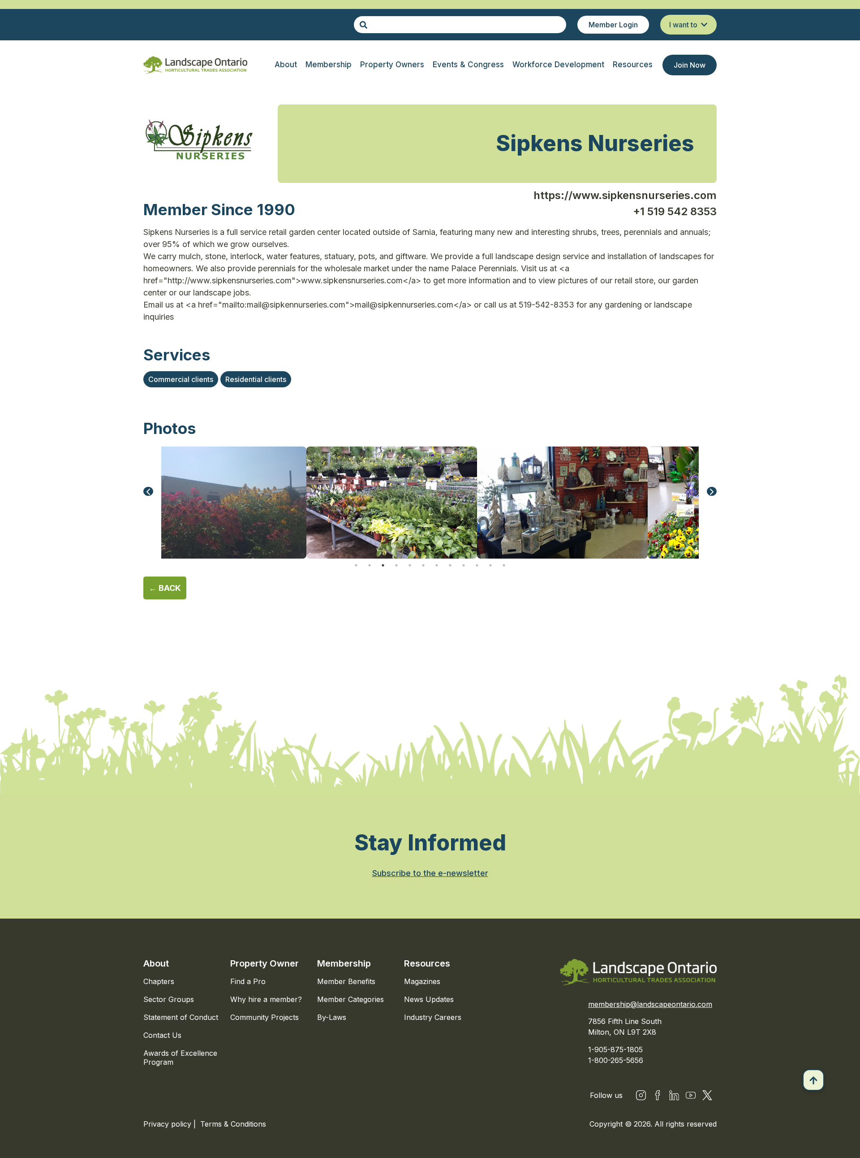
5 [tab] (409, 565)
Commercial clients (180, 379)
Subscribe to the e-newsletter (430, 873)
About (156, 963)
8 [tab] (450, 565)
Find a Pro (248, 981)
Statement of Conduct (180, 1017)
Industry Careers (432, 1017)
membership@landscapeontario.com (650, 1004)
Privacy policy (168, 1123)
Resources (427, 963)
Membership (344, 963)
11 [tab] (490, 565)
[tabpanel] (391, 503)
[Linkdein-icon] (674, 1095)
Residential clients (255, 379)
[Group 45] (707, 1095)
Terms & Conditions (233, 1123)
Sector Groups (168, 999)
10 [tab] (477, 565)
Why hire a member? (266, 999)
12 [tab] (503, 565)
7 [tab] (436, 565)
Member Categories (350, 999)
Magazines (422, 981)
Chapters (158, 981)
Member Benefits (346, 981)
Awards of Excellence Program (180, 1058)
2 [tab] (369, 565)
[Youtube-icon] (691, 1095)
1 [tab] (356, 565)
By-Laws (331, 1017)
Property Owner (264, 963)
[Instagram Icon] (641, 1095)
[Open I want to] (704, 24)
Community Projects (264, 1017)
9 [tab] (463, 565)
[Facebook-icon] (657, 1095)
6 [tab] (423, 565)
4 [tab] (396, 565)
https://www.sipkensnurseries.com (625, 195)
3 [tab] (382, 565)
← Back (165, 588)
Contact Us (162, 1035)
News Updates (429, 999)
